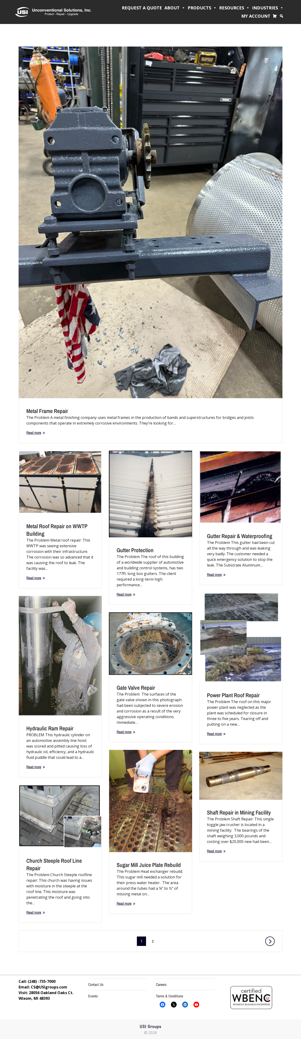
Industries (265, 8)
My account (255, 16)
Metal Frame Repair (47, 411)
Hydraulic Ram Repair (49, 728)
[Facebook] (162, 1005)
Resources (231, 8)
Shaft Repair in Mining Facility (239, 812)
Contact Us (95, 984)
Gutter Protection (135, 550)
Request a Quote (142, 8)
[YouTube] (196, 1005)
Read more (33, 432)
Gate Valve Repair (136, 687)
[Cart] (276, 16)
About (172, 8)
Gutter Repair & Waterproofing (239, 536)
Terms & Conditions (169, 996)
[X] (174, 1005)
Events (93, 996)
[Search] (282, 16)
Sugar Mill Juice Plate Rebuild (149, 865)
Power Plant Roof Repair (233, 695)
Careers (161, 984)
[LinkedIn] (185, 1005)
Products (199, 8)
